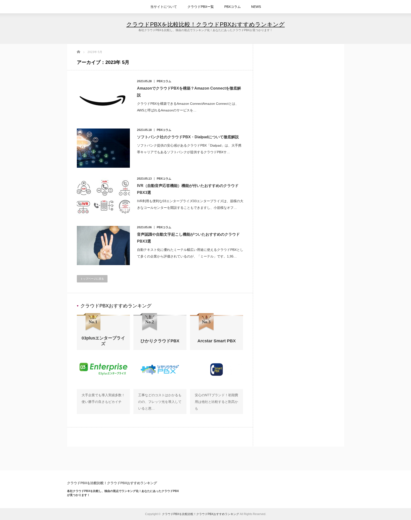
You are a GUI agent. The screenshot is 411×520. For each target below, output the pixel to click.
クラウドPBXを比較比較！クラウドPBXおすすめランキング (205, 24)
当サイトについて (163, 7)
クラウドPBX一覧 (200, 7)
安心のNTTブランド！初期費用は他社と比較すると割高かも (216, 401)
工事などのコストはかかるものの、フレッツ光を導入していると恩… (159, 401)
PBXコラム (232, 7)
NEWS (256, 7)
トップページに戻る (92, 278)
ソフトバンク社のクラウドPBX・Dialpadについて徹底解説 (188, 137)
